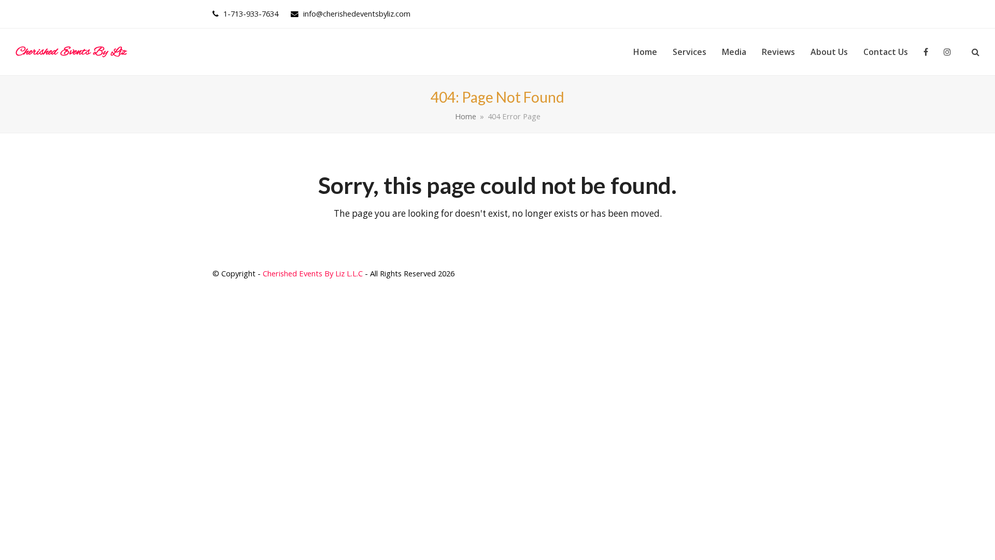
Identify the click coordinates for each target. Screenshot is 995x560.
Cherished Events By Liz (71, 52)
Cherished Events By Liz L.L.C (313, 273)
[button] (975, 52)
